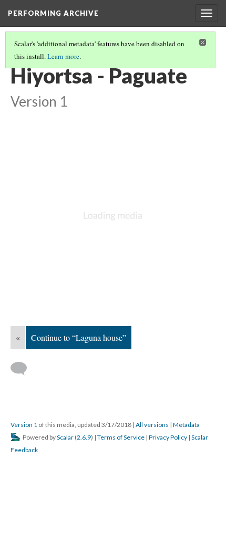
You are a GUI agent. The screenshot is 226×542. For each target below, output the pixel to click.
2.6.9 (84, 437)
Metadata (186, 425)
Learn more (63, 56)
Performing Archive (53, 13)
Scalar (65, 437)
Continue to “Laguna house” (78, 337)
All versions (152, 425)
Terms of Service (121, 437)
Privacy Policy (168, 437)
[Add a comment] (23, 369)
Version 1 (24, 425)
